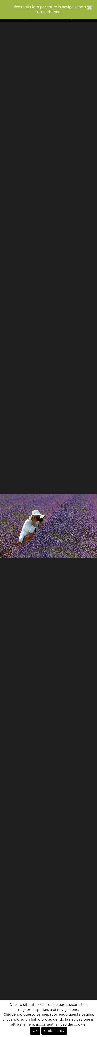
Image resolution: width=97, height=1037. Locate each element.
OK (35, 1030)
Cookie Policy (54, 1030)
